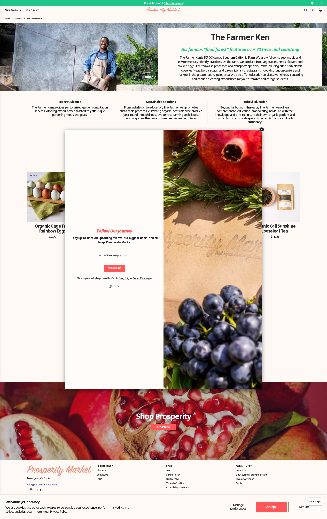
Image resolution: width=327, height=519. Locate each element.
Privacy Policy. (58, 511)
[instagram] (110, 286)
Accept (271, 507)
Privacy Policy (124, 278)
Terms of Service (140, 278)
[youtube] (118, 286)
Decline (304, 507)
